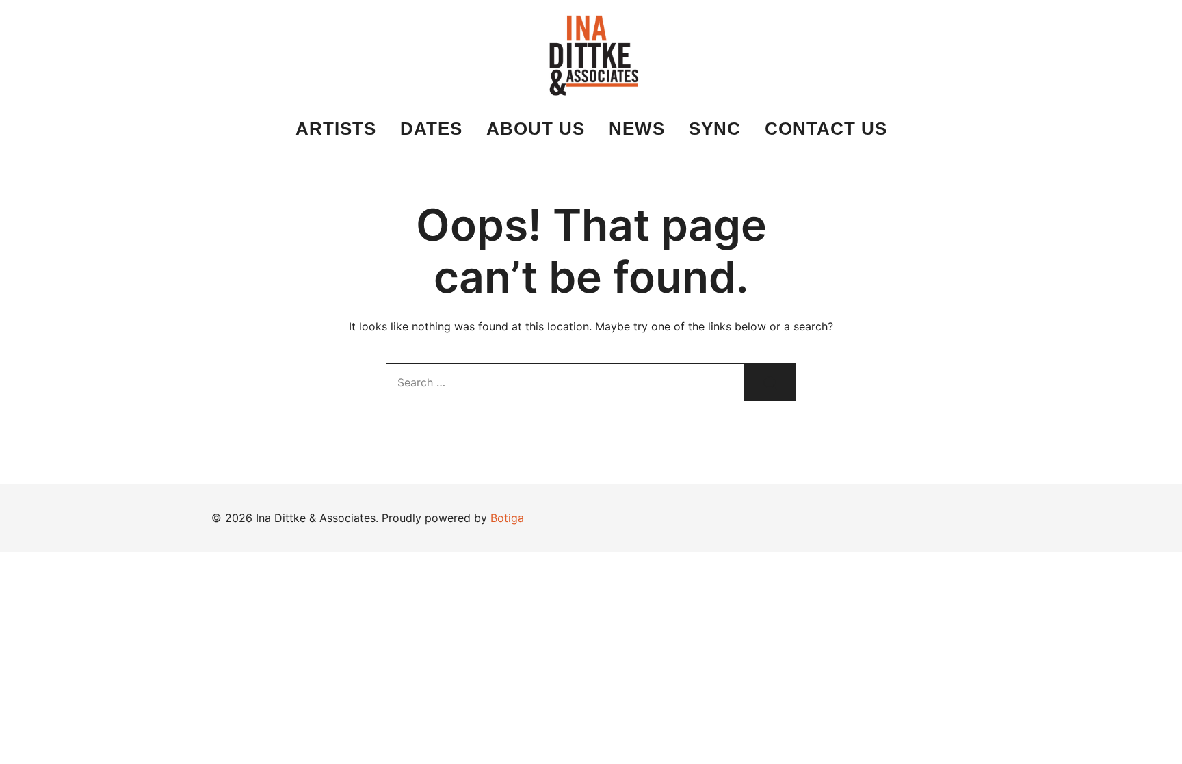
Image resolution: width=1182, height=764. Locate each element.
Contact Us (826, 128)
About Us (535, 128)
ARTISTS (336, 128)
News (637, 128)
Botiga (507, 518)
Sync (715, 128)
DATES (431, 128)
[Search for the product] (770, 382)
